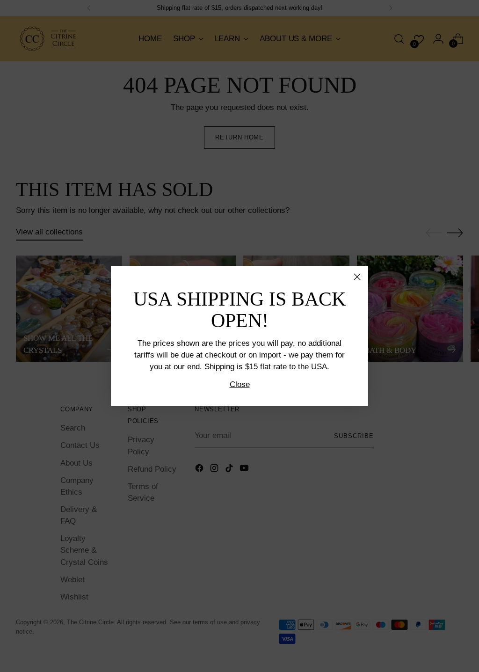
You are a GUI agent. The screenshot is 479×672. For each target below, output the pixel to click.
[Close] (357, 277)
